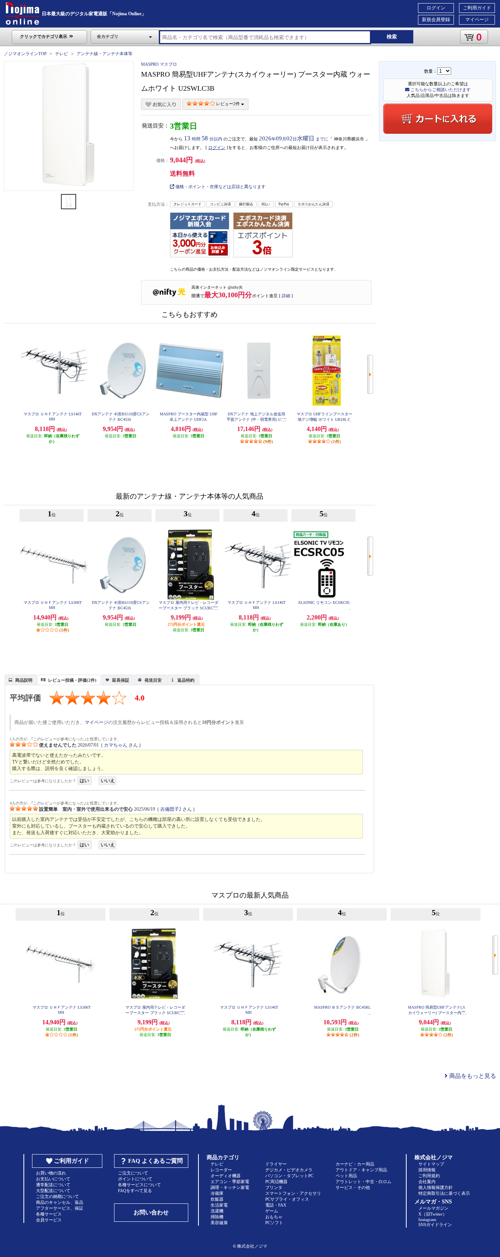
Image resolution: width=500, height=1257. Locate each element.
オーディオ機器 (226, 1175)
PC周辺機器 (276, 1181)
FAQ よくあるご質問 (155, 1161)
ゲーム (271, 1211)
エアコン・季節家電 (230, 1181)
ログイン (436, 8)
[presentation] (19, 679)
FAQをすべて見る (135, 1190)
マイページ (477, 19)
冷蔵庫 (217, 1193)
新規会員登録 (436, 19)
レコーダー (221, 1169)
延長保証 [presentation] (120, 680)
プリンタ (273, 1187)
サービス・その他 (353, 1187)
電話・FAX (275, 1205)
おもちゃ (273, 1216)
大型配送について (53, 1190)
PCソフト (274, 1222)
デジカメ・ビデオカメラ (288, 1169)
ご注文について (133, 1173)
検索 (392, 37)
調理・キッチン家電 (230, 1187)
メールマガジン (433, 1208)
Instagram (427, 1219)
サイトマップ (431, 1164)
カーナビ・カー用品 (355, 1164)
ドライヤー (276, 1164)
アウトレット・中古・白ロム (363, 1181)
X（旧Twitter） (432, 1214)
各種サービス (49, 1214)
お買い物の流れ (51, 1173)
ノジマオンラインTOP (25, 53)
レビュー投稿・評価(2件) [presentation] (72, 680)
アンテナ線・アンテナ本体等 (104, 53)
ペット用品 (346, 1175)
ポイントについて (135, 1178)
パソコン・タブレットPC (289, 1175)
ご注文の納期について (57, 1196)
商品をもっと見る (472, 1076)
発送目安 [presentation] (153, 680)
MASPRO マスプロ (159, 64)
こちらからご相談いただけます (440, 89)
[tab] (21, 680)
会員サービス (49, 1219)
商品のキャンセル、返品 (59, 1202)
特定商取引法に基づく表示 (444, 1193)
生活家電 (219, 1205)
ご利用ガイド (477, 8)
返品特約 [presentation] (186, 680)
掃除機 (217, 1216)
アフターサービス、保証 (59, 1208)
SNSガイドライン (435, 1224)
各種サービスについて (139, 1184)
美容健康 (219, 1222)
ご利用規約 (429, 1175)
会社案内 (427, 1181)
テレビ (61, 53)
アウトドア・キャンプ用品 (361, 1169)
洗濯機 (217, 1211)
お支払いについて (53, 1178)
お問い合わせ (151, 1212)
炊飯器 (217, 1199)
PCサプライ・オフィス (287, 1199)
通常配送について (53, 1184)
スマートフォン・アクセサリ (293, 1193)
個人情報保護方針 (435, 1187)
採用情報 (427, 1169)
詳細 (286, 295)
